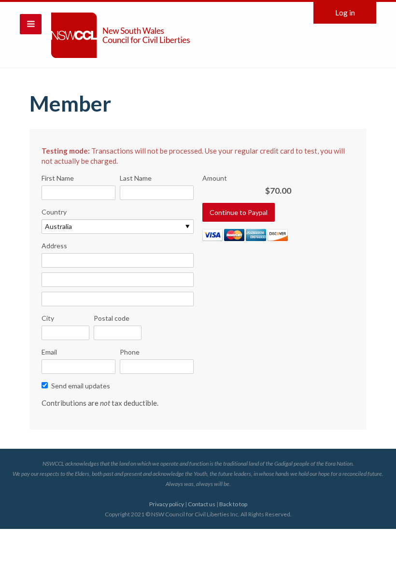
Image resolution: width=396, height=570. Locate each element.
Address (54, 246)
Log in (345, 12)
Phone (130, 352)
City (48, 318)
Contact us (201, 504)
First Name (58, 178)
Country (54, 212)
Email (49, 352)
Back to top (233, 504)
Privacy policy (166, 504)
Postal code (111, 318)
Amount (214, 178)
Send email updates (80, 386)
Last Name (136, 178)
